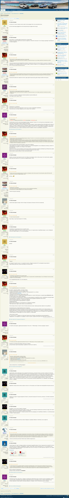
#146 (53, 415)
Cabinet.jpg (12, 454)
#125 (53, 84)
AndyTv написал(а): (13, 72)
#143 (53, 381)
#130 (53, 166)
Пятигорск (6, 121)
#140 (53, 335)
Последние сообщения (61, 18)
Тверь (7, 62)
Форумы (3, 10)
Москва (7, 207)
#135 (53, 239)
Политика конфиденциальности (58, 495)
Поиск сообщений (9, 11)
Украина (7, 401)
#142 (53, 369)
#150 (53, 474)
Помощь (65, 495)
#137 (53, 269)
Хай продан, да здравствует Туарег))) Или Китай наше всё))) (62, 24)
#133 (53, 210)
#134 (53, 225)
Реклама (7, 10)
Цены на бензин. (60, 30)
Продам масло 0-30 (60, 57)
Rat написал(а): (12, 259)
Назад (2, 18)
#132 (53, 198)
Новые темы (58, 43)
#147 (53, 427)
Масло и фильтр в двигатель (62, 27)
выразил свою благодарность (16, 129)
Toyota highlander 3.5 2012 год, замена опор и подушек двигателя (62, 61)
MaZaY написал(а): (13, 286)
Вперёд (17, 18)
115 (14, 18)
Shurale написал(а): (13, 117)
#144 (53, 392)
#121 (53, 20)
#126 (53, 98)
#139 (53, 321)
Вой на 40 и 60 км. (60, 64)
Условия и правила (49, 495)
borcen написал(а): (13, 432)
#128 (53, 131)
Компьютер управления (61, 55)
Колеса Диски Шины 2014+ (62, 35)
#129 (53, 153)
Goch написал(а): (12, 136)
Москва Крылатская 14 (6, 47)
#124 (53, 67)
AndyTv (2, 16)
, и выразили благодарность (18, 319)
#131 (53, 181)
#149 (53, 459)
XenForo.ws (11, 497)
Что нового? (13, 10)
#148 (53, 441)
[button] (23, 10)
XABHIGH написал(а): (13, 464)
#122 (53, 35)
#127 (53, 113)
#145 (53, 404)
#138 (53, 281)
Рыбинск (7, 93)
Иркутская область (6, 30)
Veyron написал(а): (13, 57)
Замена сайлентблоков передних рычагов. (61, 33)
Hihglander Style (4, 495)
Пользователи (19, 10)
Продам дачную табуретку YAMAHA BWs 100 (62, 53)
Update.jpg (20, 454)
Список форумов (3, 11)
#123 (53, 53)
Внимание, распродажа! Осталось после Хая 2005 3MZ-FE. (61, 39)
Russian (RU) (10, 495)
